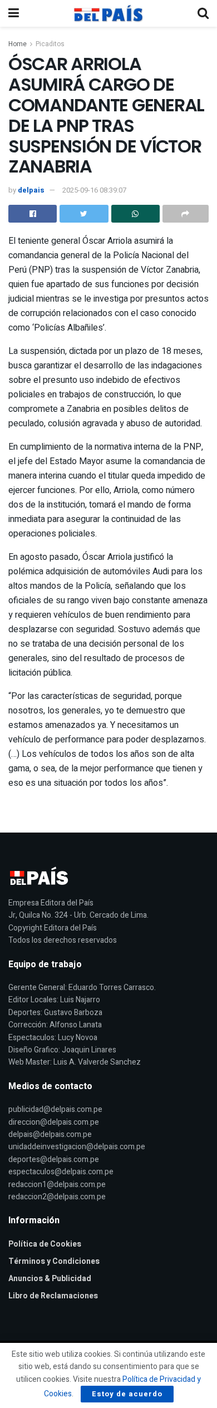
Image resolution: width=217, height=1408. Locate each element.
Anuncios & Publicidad (49, 1278)
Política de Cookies (44, 1244)
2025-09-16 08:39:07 (94, 190)
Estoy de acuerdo (127, 1394)
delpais (31, 190)
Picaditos (50, 44)
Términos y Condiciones (54, 1261)
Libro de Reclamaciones (53, 1296)
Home (17, 44)
